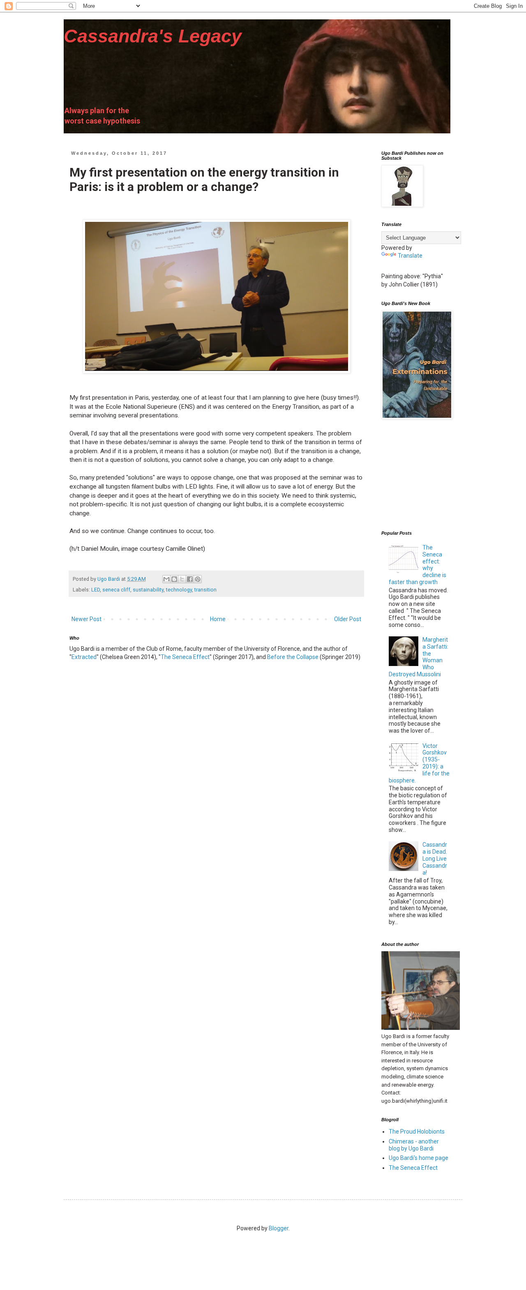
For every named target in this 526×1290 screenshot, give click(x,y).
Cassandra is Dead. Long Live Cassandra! (434, 858)
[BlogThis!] (174, 579)
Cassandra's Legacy (153, 36)
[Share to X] (182, 579)
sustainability (148, 590)
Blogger (278, 1228)
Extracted (84, 657)
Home (218, 619)
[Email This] (166, 579)
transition (205, 590)
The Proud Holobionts (417, 1131)
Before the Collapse (292, 657)
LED (95, 590)
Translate (410, 255)
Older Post (347, 619)
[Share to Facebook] (190, 579)
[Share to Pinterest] (198, 579)
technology (179, 590)
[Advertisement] (422, 475)
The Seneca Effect (185, 657)
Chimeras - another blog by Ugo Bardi (414, 1145)
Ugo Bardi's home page (418, 1158)
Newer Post (87, 619)
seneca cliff (116, 590)
